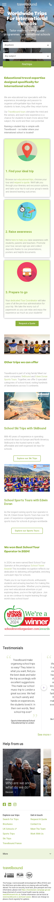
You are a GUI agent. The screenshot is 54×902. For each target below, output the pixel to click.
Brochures (8, 824)
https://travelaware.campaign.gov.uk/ (36, 890)
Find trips (27, 64)
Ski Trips (7, 838)
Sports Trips (9, 833)
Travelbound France (12, 843)
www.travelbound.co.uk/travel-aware (17, 897)
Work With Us (36, 833)
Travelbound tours (16, 111)
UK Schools (8, 829)
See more (44, 734)
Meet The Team (38, 829)
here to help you (19, 240)
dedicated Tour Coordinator (23, 300)
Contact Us (35, 824)
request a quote (21, 182)
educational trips (25, 179)
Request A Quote (38, 819)
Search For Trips (11, 819)
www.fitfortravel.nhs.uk (11, 895)
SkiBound (26, 376)
